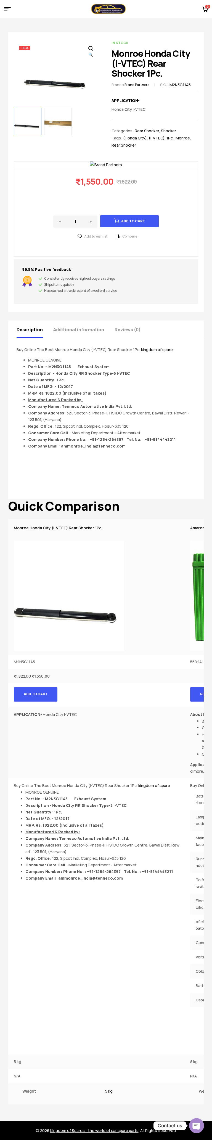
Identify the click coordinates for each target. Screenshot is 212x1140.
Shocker (168, 130)
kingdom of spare (157, 349)
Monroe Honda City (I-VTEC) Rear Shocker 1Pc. (58, 527)
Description (30, 330)
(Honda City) (135, 138)
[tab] (34, 329)
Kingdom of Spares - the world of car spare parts (94, 1130)
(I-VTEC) (157, 138)
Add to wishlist (95, 236)
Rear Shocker (147, 130)
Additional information (78, 330)
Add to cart (133, 221)
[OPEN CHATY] (196, 1125)
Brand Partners (136, 84)
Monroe (183, 138)
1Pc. (170, 138)
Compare (129, 236)
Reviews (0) (128, 330)
